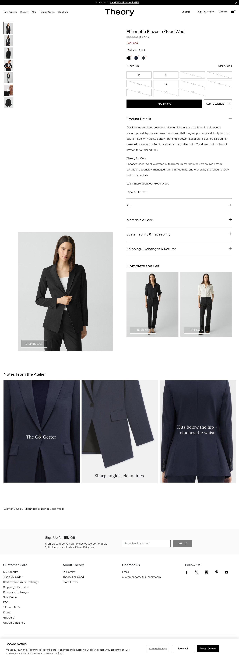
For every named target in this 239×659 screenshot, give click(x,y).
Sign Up (182, 543)
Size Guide (225, 65)
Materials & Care (139, 220)
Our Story (69, 571)
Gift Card (9, 617)
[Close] (236, 3)
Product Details (138, 119)
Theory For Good (73, 577)
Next (107, 291)
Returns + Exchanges (16, 592)
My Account (10, 571)
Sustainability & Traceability (148, 234)
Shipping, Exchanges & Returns (151, 249)
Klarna (7, 612)
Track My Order (13, 577)
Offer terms (52, 547)
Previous (22, 291)
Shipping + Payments (16, 587)
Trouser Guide (47, 12)
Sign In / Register (206, 11)
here (92, 547)
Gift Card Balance (14, 622)
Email (125, 571)
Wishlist (223, 11)
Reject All (183, 648)
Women (24, 12)
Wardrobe (63, 12)
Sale (19, 508)
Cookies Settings (158, 648)
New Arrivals (10, 12)
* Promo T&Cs (11, 607)
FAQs (6, 602)
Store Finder (70, 582)
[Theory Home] (119, 12)
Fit (128, 205)
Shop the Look (34, 344)
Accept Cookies (208, 648)
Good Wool (161, 183)
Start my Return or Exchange (21, 582)
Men (34, 12)
